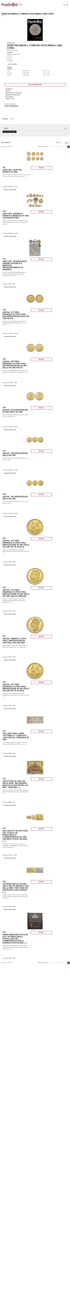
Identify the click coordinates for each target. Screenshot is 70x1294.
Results (8, 91)
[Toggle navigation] (64, 5)
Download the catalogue (14, 93)
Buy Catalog (9, 96)
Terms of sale (10, 98)
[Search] (67, 5)
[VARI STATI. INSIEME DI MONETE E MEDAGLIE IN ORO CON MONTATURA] (35, 200)
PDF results (9, 89)
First (43, 146)
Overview (5, 118)
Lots (11, 118)
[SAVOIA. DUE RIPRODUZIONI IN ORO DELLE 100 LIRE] (35, 396)
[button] (59, 142)
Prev (46, 146)
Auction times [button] (12, 64)
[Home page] (12, 4)
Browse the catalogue (13, 94)
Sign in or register (35, 84)
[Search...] (65, 128)
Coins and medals (11, 106)
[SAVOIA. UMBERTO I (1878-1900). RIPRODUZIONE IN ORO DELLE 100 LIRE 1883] (35, 625)
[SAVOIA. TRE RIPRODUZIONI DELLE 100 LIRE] (35, 439)
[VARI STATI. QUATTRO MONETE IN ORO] (35, 156)
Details (41, 168)
